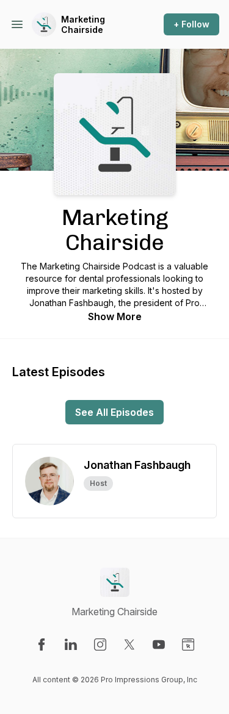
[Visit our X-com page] (129, 644)
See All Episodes (114, 412)
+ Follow (191, 24)
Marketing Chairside (83, 24)
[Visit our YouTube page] (159, 644)
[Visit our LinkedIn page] (71, 644)
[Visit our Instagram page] (100, 644)
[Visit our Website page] (188, 644)
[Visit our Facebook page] (41, 644)
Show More (115, 316)
